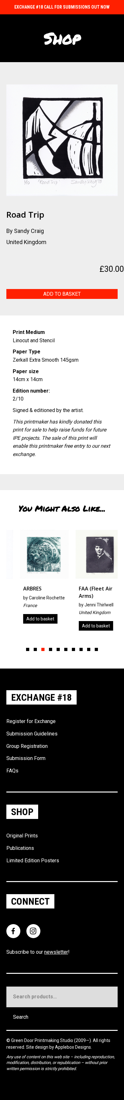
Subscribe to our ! (38, 952)
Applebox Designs (73, 1047)
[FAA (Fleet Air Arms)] (90, 583)
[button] (27, 649)
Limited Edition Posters (32, 861)
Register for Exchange (31, 721)
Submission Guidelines (32, 734)
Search (20, 1017)
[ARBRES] (34, 579)
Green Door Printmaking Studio (42, 1040)
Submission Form (25, 758)
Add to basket (62, 294)
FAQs (12, 771)
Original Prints (22, 836)
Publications (20, 848)
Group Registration (27, 746)
